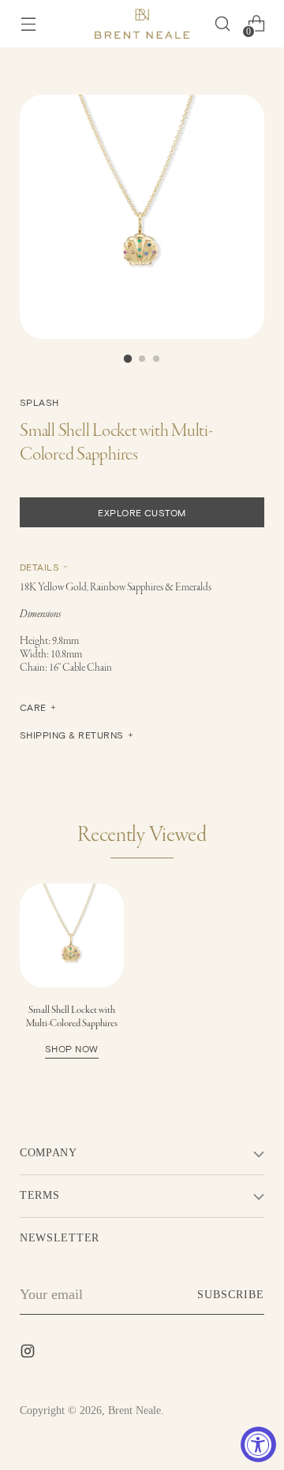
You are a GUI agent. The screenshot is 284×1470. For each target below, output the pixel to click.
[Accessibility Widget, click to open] (258, 1444)
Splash (39, 402)
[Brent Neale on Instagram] (29, 1354)
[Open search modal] (222, 24)
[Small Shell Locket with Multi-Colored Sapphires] (72, 936)
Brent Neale (134, 1410)
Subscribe (230, 1295)
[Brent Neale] (142, 24)
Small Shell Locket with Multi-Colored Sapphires (72, 1028)
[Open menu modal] (28, 24)
